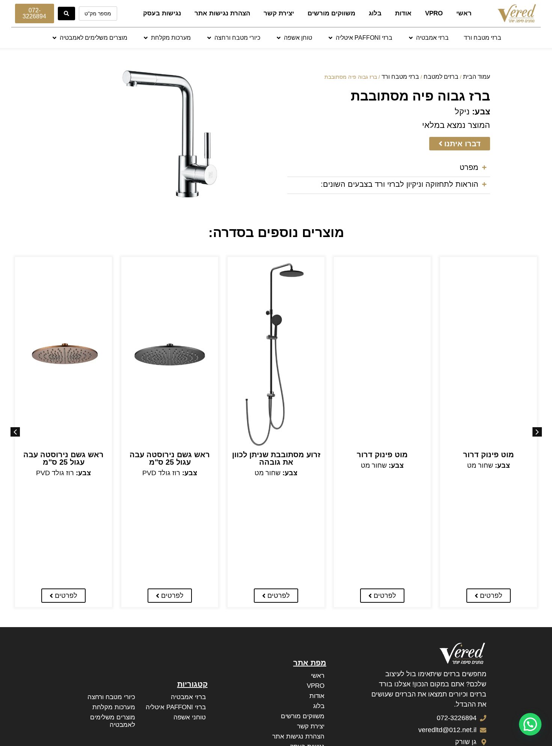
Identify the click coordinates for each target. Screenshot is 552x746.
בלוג (375, 13)
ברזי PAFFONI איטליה (176, 707)
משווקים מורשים (331, 13)
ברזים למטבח (441, 77)
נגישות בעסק (162, 13)
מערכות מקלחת (113, 707)
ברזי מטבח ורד (400, 77)
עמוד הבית (476, 77)
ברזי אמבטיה (188, 697)
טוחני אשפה (189, 717)
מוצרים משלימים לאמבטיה (112, 721)
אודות (403, 13)
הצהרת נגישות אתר (222, 13)
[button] (428, 38)
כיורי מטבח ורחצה (111, 697)
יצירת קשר (279, 13)
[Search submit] (66, 13)
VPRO (434, 13)
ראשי (464, 13)
